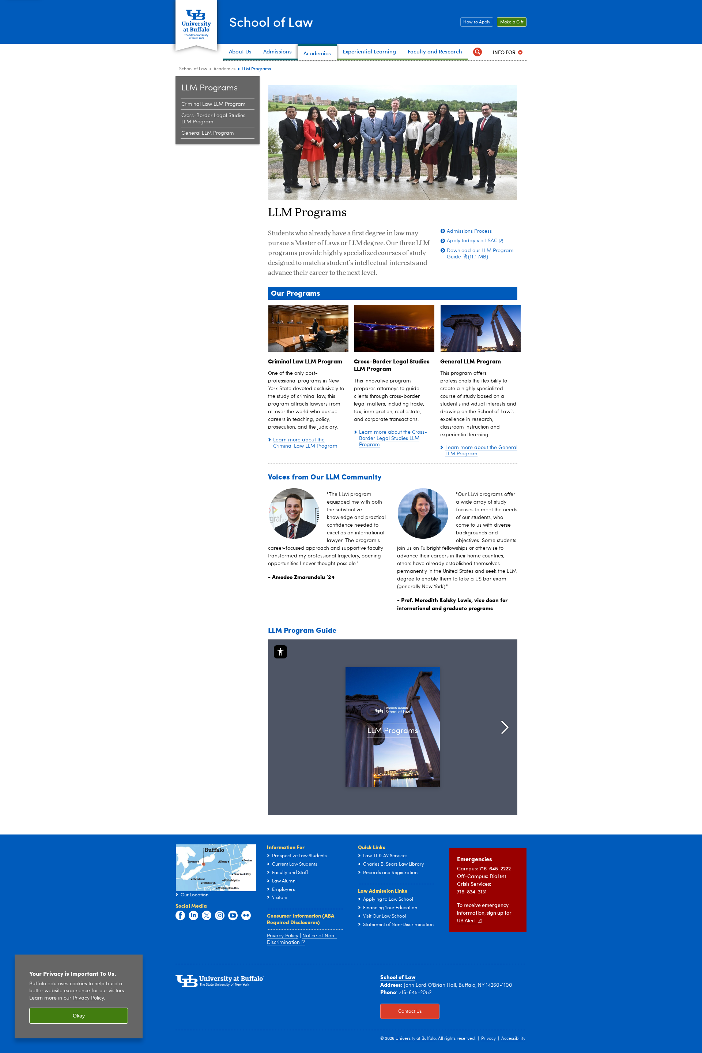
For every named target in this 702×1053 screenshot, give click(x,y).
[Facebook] (180, 916)
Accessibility (513, 1039)
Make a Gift (510, 22)
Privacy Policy (282, 935)
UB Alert (466, 920)
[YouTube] (233, 916)
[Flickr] (246, 916)
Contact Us (401, 1011)
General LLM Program (207, 133)
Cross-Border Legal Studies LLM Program (213, 118)
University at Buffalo (416, 1039)
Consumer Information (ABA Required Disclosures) (300, 919)
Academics (224, 69)
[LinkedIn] (193, 916)
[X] (206, 916)
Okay (79, 1016)
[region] (79, 996)
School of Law (271, 21)
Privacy (488, 1039)
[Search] (477, 52)
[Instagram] (219, 916)
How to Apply (475, 22)
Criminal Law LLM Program (213, 104)
